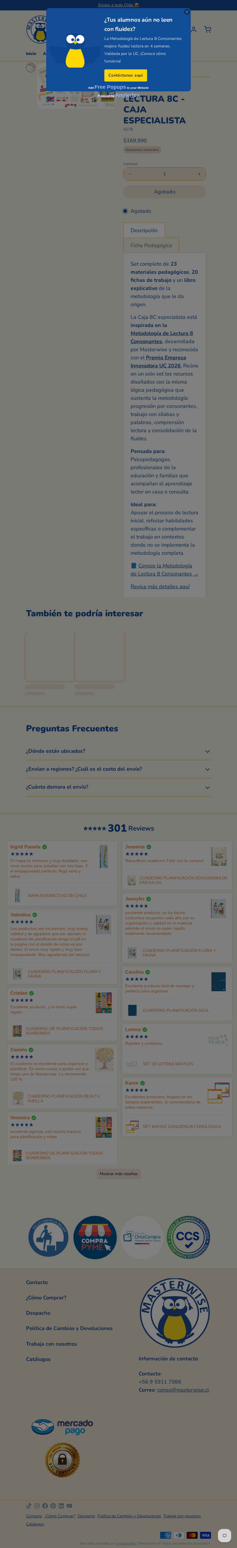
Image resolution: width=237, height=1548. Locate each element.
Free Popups (110, 87)
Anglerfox (127, 95)
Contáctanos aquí (125, 75)
